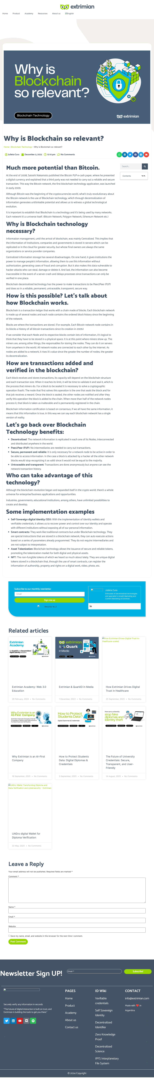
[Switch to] (69, 13)
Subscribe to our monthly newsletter (32, 589)
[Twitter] (7, 1021)
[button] (119, 154)
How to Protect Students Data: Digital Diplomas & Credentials (74, 760)
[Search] (145, 166)
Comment (13, 876)
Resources (42, 13)
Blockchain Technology (21, 147)
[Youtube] (20, 1021)
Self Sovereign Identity (103, 1013)
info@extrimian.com (137, 998)
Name (11, 907)
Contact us (71, 1027)
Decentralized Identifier (103, 1025)
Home (5, 13)
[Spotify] (33, 1021)
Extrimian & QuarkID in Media (76, 686)
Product (16, 13)
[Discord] (26, 1021)
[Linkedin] (91, 606)
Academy (29, 13)
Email (11, 917)
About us (56, 13)
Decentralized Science (103, 1049)
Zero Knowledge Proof (105, 1037)
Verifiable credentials (102, 1001)
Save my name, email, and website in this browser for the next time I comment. (47, 936)
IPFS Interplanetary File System (107, 1061)
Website (12, 926)
